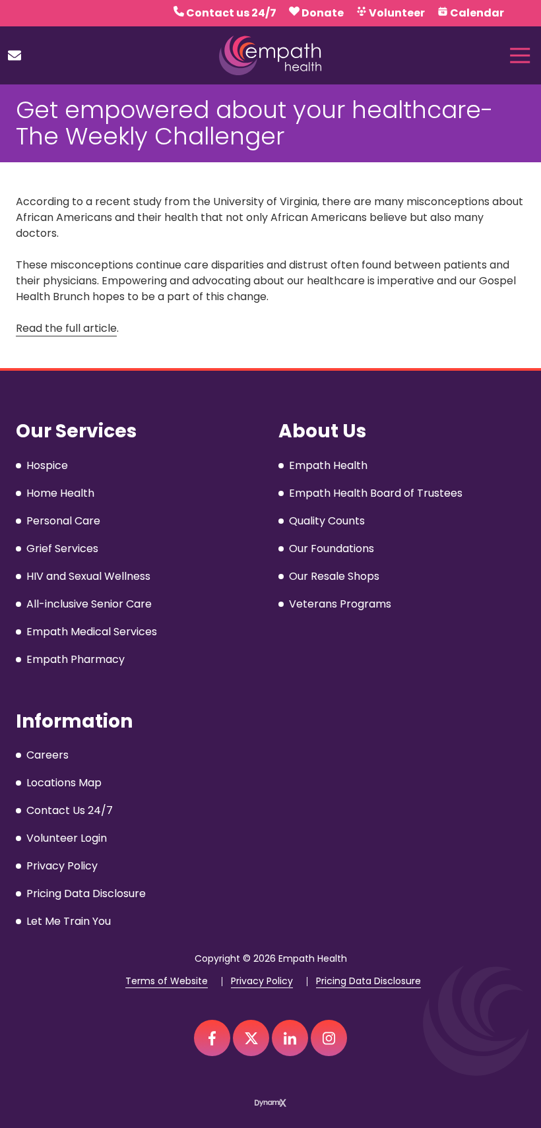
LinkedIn (290, 1038)
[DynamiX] (270, 1102)
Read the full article (66, 328)
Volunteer (397, 12)
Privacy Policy (262, 981)
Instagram (329, 1038)
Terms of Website (166, 981)
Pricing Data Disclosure (368, 981)
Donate (323, 12)
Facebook (212, 1038)
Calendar (477, 12)
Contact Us (14, 55)
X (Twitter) (251, 1038)
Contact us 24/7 (231, 12)
